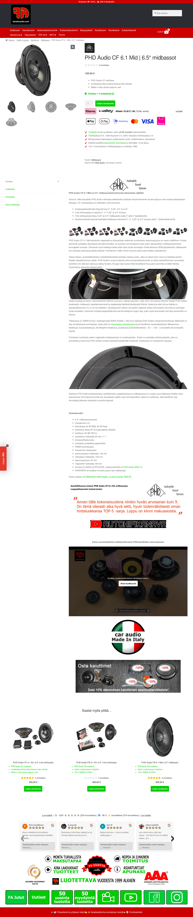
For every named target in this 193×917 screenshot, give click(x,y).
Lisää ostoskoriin (105, 103)
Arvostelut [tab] (10, 196)
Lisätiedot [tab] (10, 189)
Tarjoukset (29, 34)
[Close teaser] (7, 445)
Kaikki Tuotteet (23, 40)
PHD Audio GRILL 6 (132, 467)
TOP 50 (41, 34)
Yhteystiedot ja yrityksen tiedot (71, 912)
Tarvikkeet (113, 30)
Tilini (61, 34)
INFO (51, 34)
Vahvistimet (27, 30)
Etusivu (12, 40)
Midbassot (45, 40)
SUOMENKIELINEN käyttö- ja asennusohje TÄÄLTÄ (107, 476)
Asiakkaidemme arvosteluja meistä (106, 912)
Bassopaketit (86, 30)
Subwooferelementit (46, 30)
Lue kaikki (47, 815)
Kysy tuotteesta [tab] (13, 204)
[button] (73, 47)
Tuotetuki (92, 132)
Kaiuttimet (99, 30)
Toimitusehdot (135, 912)
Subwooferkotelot (68, 30)
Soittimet (14, 30)
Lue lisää (179, 111)
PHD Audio (100, 162)
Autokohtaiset (128, 30)
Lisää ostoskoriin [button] (33, 788)
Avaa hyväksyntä (128, 583)
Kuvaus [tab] (9, 181)
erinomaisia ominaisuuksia (123, 324)
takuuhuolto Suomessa (115, 142)
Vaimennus (15, 34)
